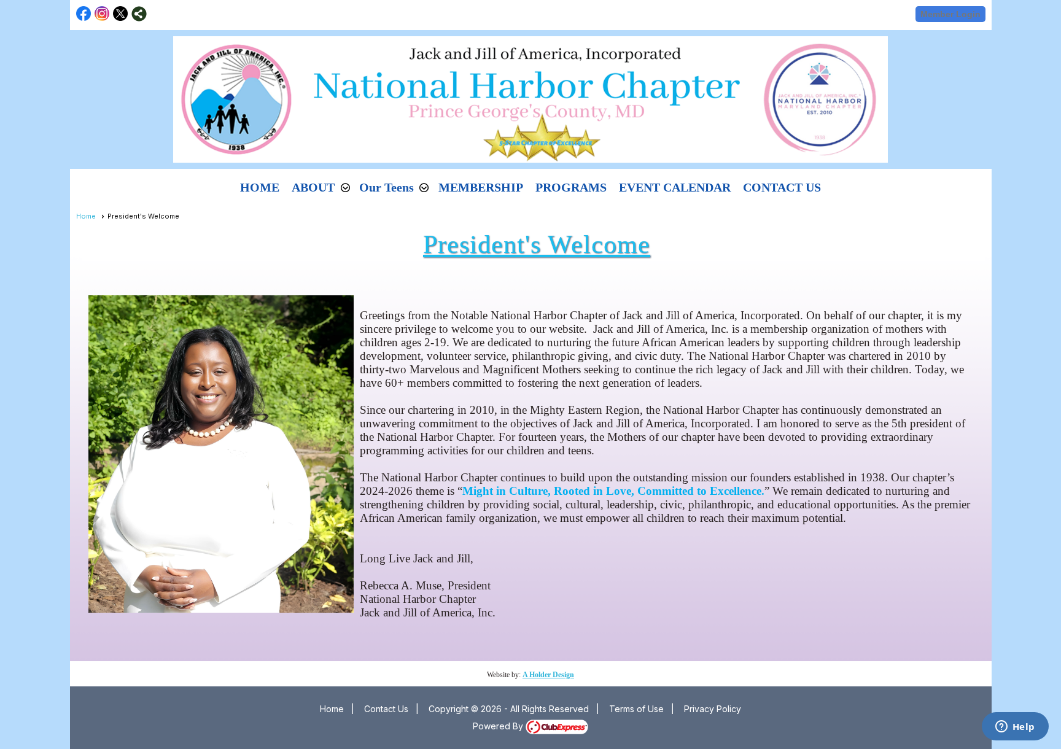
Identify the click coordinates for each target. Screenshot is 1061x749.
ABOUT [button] (313, 187)
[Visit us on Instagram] (102, 13)
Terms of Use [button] (636, 709)
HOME (259, 187)
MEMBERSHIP (480, 187)
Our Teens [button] (386, 187)
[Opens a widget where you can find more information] (1015, 727)
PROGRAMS (571, 187)
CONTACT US (782, 187)
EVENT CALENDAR (675, 187)
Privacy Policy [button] (712, 709)
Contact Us (386, 709)
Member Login (950, 14)
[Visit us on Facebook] (83, 13)
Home (86, 216)
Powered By (499, 726)
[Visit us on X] (120, 13)
